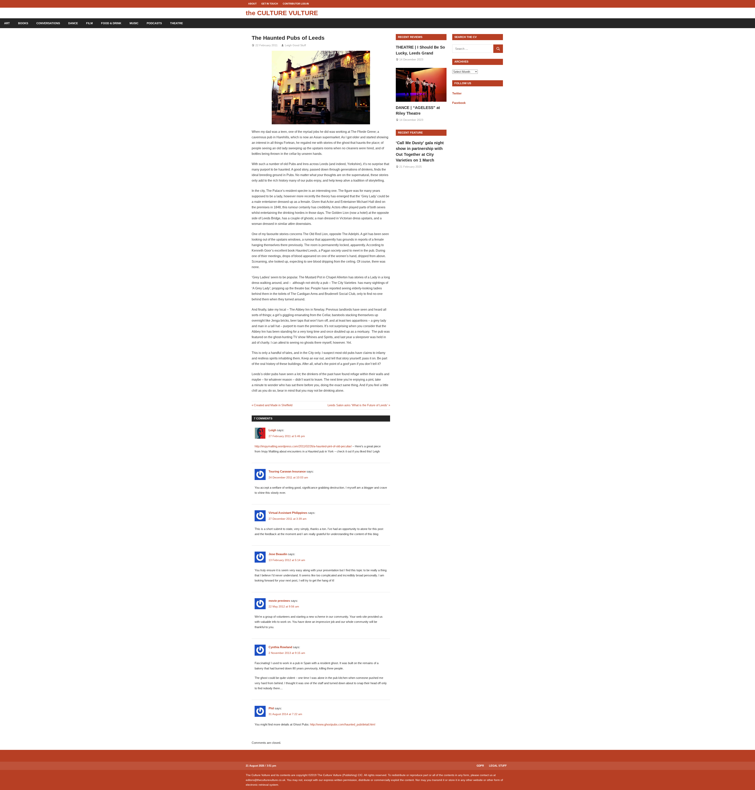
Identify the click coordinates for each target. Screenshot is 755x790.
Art (7, 23)
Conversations (48, 23)
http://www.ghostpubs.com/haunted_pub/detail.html (342, 724)
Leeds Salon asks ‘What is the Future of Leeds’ (358, 405)
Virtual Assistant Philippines (288, 512)
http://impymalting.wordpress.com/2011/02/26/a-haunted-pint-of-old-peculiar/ (303, 446)
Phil (271, 708)
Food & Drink (111, 23)
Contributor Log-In (296, 3)
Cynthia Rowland (280, 647)
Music (134, 23)
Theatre (176, 23)
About (252, 3)
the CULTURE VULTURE (282, 13)
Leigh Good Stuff (295, 45)
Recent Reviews (410, 37)
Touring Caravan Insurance (287, 471)
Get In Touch (269, 3)
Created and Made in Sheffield (273, 405)
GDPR (480, 765)
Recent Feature (410, 132)
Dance (73, 23)
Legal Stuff (498, 765)
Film (89, 23)
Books (23, 23)
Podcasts (154, 23)
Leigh (272, 430)
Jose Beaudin (278, 554)
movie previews (279, 600)
